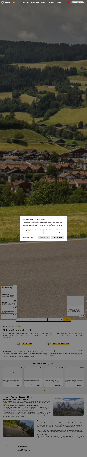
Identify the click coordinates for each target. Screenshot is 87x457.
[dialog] (43, 228)
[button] (28, 237)
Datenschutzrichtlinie (49, 227)
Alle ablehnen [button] (44, 237)
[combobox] (65, 218)
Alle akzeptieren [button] (57, 237)
